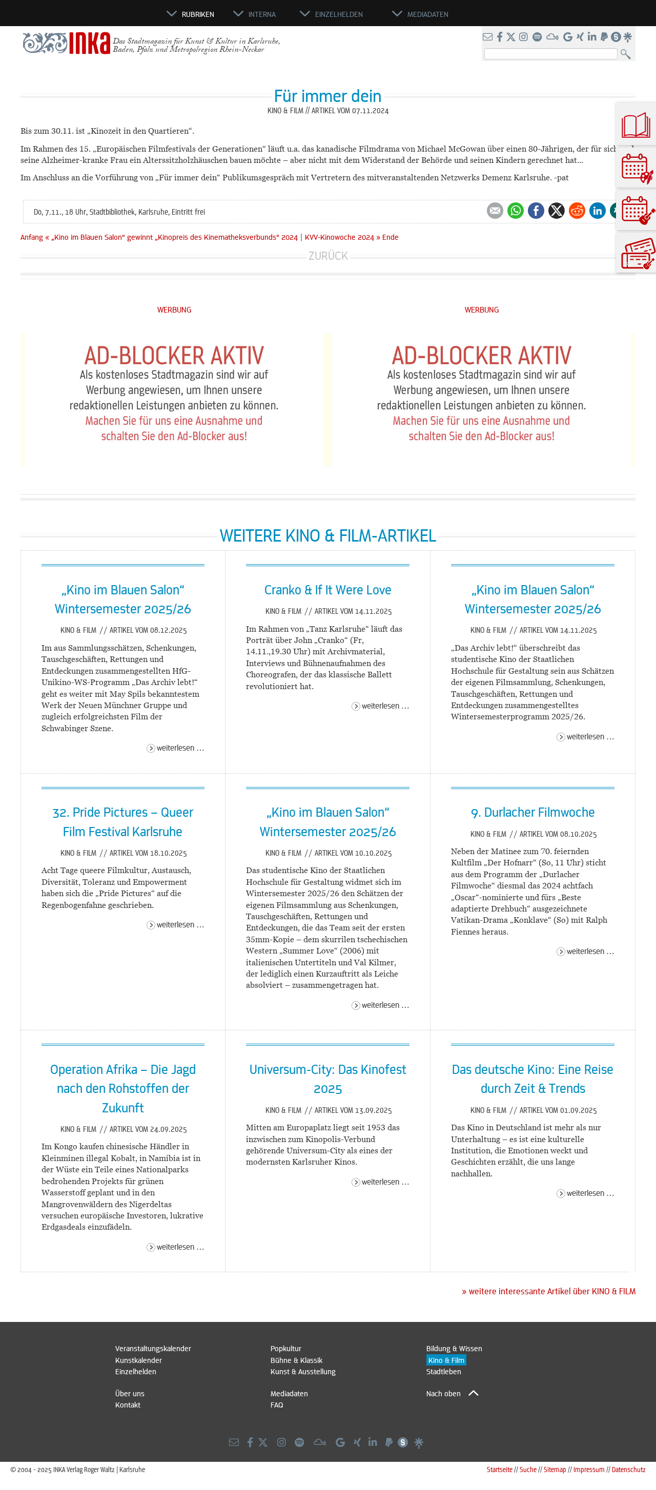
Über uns (130, 1393)
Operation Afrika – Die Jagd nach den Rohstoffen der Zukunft (123, 1088)
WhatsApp (515, 210)
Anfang (31, 236)
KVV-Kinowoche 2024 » (342, 236)
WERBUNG (174, 309)
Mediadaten (289, 1393)
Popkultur (286, 1348)
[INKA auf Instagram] (524, 37)
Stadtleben (443, 1371)
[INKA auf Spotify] (538, 37)
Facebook (536, 210)
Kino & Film (79, 629)
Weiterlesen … (180, 747)
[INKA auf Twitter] (511, 37)
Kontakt (127, 1404)
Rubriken (198, 13)
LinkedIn (597, 210)
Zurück (328, 255)
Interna (262, 13)
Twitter (556, 210)
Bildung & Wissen (454, 1348)
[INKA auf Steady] (616, 37)
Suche (528, 1469)
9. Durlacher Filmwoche (533, 811)
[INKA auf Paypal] (605, 37)
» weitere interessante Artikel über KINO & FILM (549, 1291)
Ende (390, 236)
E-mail (495, 210)
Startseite (499, 1469)
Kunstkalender (138, 1359)
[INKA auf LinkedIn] (593, 37)
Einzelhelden (135, 1371)
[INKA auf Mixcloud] (553, 37)
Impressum (589, 1469)
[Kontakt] (489, 37)
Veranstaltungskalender (153, 1348)
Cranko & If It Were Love (328, 589)
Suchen (628, 54)
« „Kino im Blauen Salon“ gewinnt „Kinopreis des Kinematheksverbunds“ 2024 (172, 236)
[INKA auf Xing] (581, 37)
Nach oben (443, 1393)
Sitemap (555, 1469)
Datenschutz (629, 1469)
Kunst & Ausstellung (303, 1371)
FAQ (277, 1404)
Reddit (577, 210)
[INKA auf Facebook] (501, 37)
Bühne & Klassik (296, 1359)
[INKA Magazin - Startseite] (120, 18)
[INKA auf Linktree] (628, 37)
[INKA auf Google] (569, 37)
